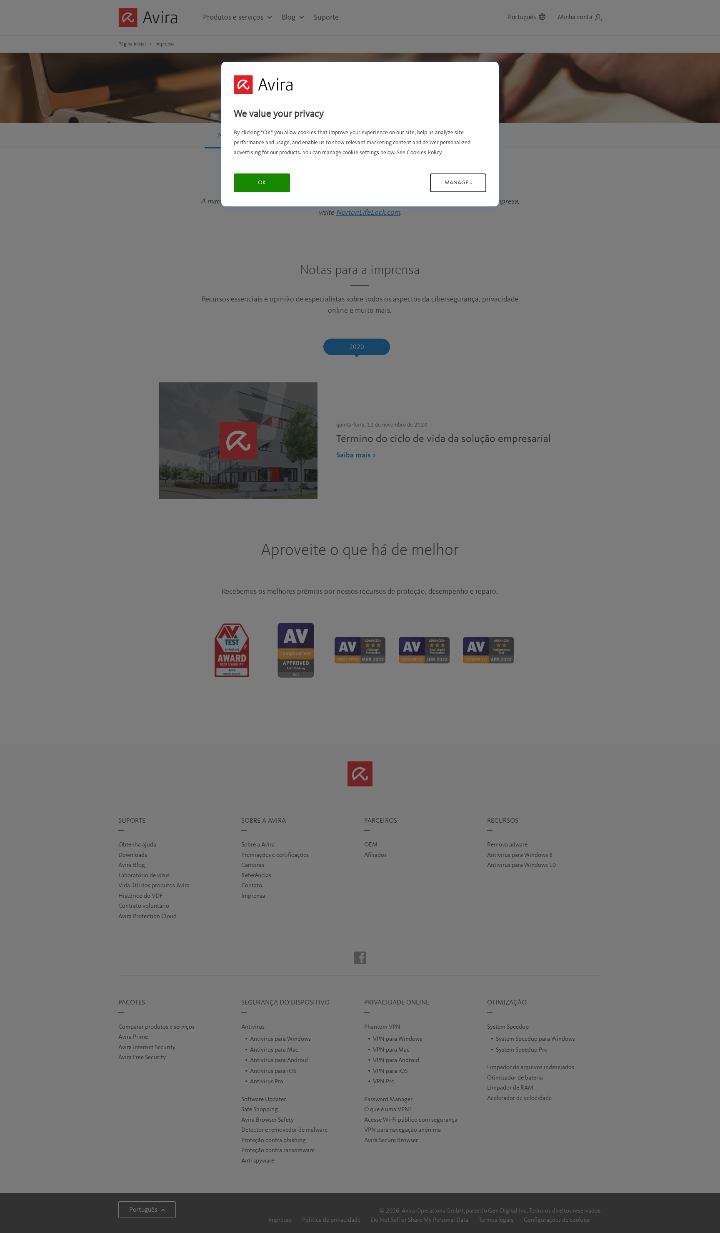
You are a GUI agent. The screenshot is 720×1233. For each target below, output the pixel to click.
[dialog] (360, 134)
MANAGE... (458, 183)
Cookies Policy (424, 153)
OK (262, 183)
